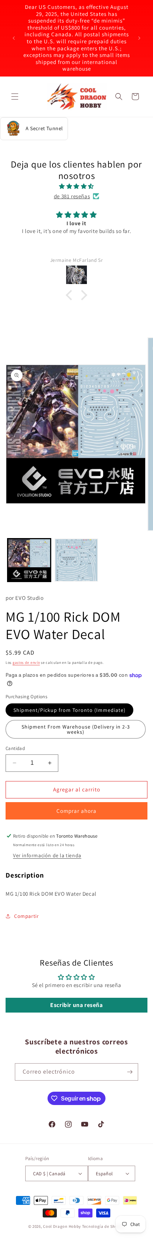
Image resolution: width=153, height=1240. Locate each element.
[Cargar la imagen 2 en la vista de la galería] (76, 560)
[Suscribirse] (129, 1072)
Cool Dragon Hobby (62, 1226)
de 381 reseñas (72, 196)
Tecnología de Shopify (103, 1226)
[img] (76, 186)
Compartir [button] (26, 916)
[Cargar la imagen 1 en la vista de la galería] (29, 560)
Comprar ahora (76, 810)
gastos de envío (26, 662)
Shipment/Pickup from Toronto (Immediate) (69, 710)
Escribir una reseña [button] (76, 1005)
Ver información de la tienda (47, 855)
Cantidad (15, 748)
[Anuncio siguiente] (139, 38)
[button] (15, 96)
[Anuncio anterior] (14, 38)
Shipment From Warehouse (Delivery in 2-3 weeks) (76, 729)
